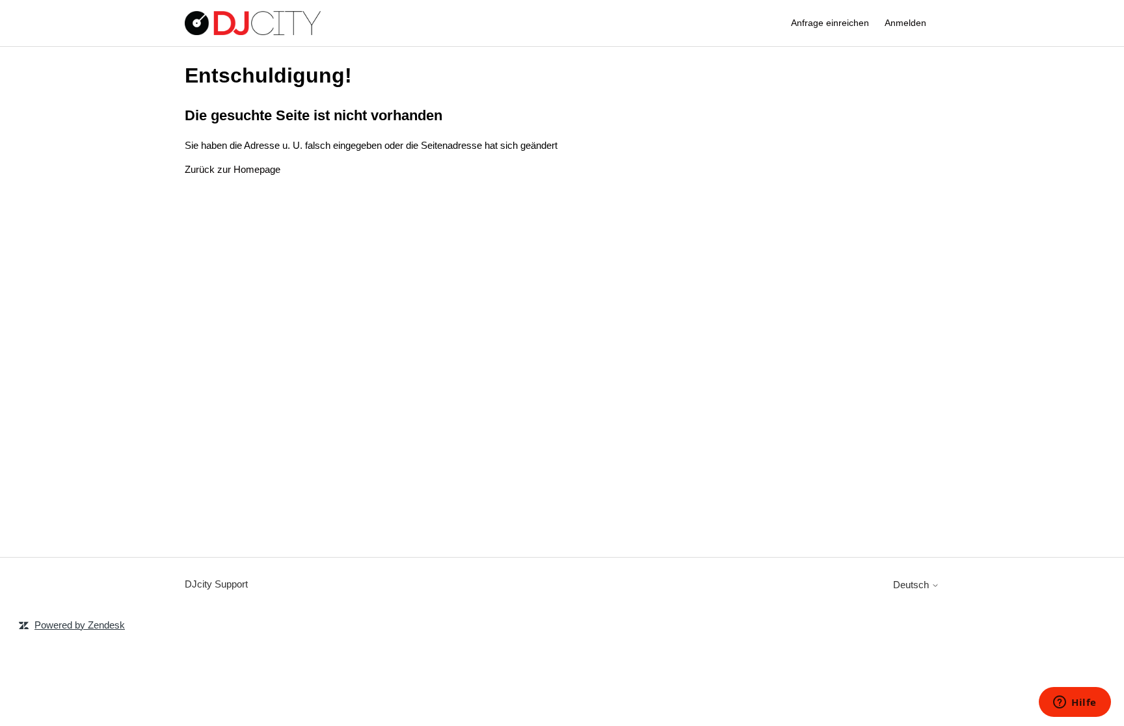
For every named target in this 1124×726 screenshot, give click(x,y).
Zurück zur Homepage (232, 169)
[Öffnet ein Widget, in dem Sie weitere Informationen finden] (1075, 703)
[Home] (253, 23)
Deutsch (912, 584)
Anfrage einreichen (830, 23)
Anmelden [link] (905, 23)
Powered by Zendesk (79, 624)
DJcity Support (216, 584)
